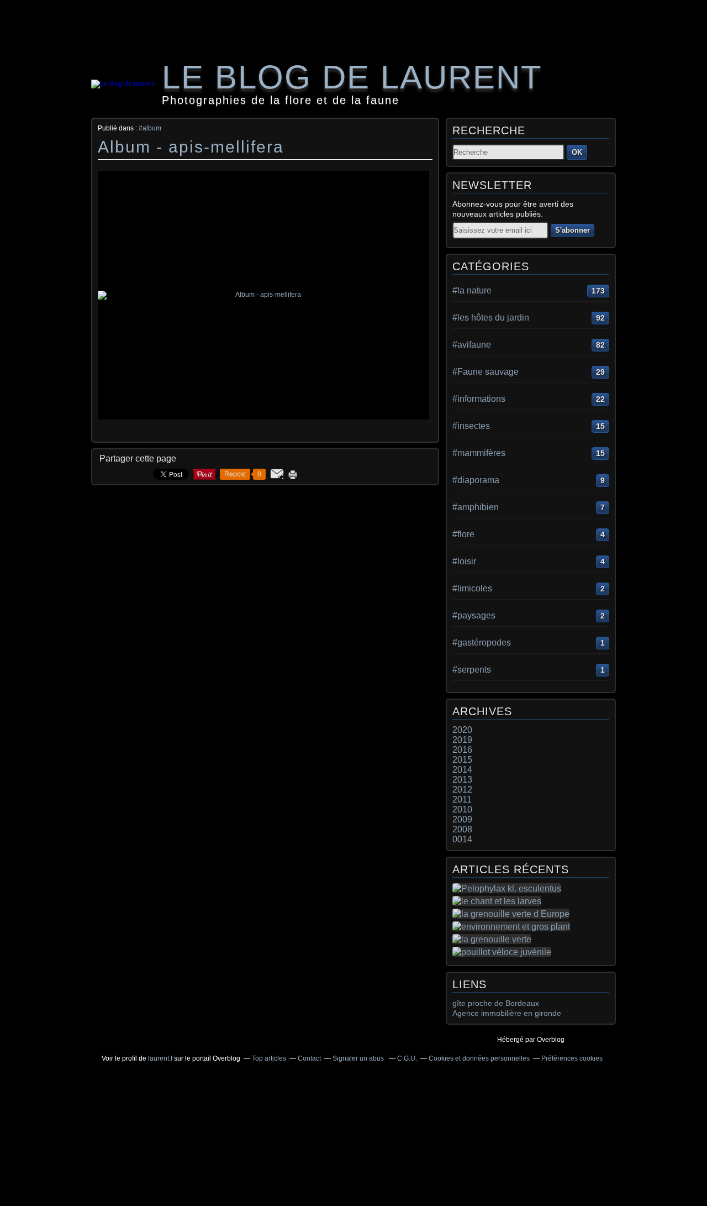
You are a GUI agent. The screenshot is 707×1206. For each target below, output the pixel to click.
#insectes (471, 426)
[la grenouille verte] (494, 939)
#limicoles (472, 588)
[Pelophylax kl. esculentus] (509, 888)
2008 (462, 829)
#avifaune (471, 344)
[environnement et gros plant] (513, 926)
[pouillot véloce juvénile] (504, 952)
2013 (462, 779)
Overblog (550, 1040)
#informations (478, 398)
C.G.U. (407, 1058)
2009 (462, 819)
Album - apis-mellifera (191, 147)
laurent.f (160, 1058)
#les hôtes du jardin (490, 317)
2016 (462, 749)
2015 (462, 759)
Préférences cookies (572, 1058)
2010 (462, 809)
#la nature (472, 290)
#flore (463, 534)
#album (150, 128)
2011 (462, 799)
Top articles (269, 1058)
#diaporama (475, 480)
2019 (462, 739)
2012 (462, 789)
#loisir (464, 561)
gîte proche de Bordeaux (495, 1003)
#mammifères (478, 453)
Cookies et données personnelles (479, 1058)
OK (577, 152)
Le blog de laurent (352, 77)
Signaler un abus (359, 1058)
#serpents (471, 669)
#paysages (473, 615)
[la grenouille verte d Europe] (513, 914)
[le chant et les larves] (499, 901)
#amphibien (475, 507)
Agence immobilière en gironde (506, 1013)
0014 (462, 839)
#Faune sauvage (485, 371)
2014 (462, 769)
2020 (462, 730)
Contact (309, 1058)
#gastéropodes (481, 642)
